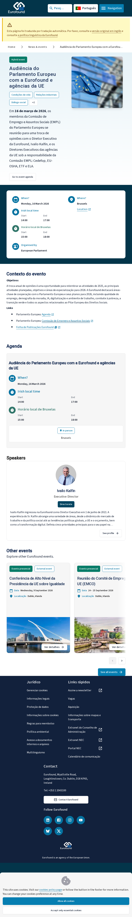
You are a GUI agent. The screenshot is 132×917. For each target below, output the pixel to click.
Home (11, 47)
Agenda (48, 314)
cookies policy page (50, 890)
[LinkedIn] (48, 820)
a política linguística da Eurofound (38, 35)
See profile (108, 533)
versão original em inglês (106, 31)
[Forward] (121, 660)
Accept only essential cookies (66, 910)
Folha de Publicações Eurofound (38, 327)
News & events (37, 47)
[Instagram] (70, 820)
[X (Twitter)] (59, 831)
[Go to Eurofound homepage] (23, 7)
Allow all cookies (66, 901)
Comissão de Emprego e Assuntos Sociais (67, 321)
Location (84, 209)
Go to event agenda (22, 177)
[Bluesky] (48, 831)
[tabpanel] (66, 401)
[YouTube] (81, 820)
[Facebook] (59, 820)
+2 (33, 102)
